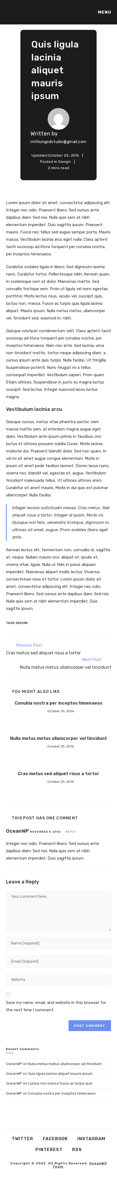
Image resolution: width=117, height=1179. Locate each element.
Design (64, 162)
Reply (71, 831)
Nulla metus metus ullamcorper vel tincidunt (58, 738)
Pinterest (49, 1149)
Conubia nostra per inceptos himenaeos (58, 703)
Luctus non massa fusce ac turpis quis (60, 1083)
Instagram (91, 1138)
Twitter (22, 1138)
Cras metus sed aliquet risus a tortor (58, 773)
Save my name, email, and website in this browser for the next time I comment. (56, 1006)
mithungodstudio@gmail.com (58, 142)
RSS (77, 1149)
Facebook (55, 1138)
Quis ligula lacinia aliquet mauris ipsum (60, 1074)
